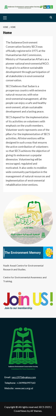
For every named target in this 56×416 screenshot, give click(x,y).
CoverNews (20, 410)
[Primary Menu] (9, 17)
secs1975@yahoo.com (24, 377)
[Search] (51, 17)
